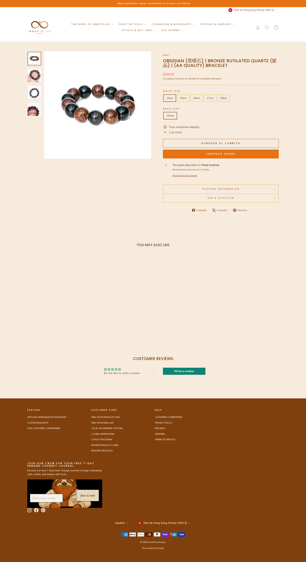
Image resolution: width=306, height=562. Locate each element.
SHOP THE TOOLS (131, 24)
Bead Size (171, 108)
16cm (196, 98)
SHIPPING (160, 434)
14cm (169, 98)
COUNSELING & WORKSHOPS (172, 24)
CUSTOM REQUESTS (37, 422)
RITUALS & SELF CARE (137, 30)
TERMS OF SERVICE (165, 439)
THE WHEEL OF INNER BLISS (91, 24)
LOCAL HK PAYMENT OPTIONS (107, 428)
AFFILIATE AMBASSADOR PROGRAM (46, 417)
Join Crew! (87, 495)
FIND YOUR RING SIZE (102, 422)
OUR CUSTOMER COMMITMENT (43, 428)
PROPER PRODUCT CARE (104, 445)
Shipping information (221, 189)
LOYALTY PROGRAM (101, 439)
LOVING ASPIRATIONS (102, 434)
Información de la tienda (185, 175)
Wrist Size (172, 91)
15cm (183, 98)
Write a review (184, 371)
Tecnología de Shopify (153, 548)
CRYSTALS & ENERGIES (216, 24)
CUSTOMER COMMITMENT (169, 417)
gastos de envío (175, 78)
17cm (210, 98)
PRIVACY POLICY (164, 422)
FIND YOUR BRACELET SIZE (105, 417)
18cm (223, 98)
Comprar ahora (221, 154)
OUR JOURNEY (171, 30)
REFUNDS (160, 428)
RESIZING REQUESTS (102, 450)
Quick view (57, 311)
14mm (170, 115)
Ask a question (221, 198)
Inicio (165, 55)
